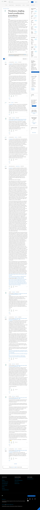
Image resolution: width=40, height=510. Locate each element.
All (36, 9)
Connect (5, 1)
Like (8, 52)
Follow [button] (35, 11)
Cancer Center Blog (17, 478)
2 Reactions (15, 51)
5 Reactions (16, 286)
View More (15, 463)
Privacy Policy (7, 504)
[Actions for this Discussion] (27, 52)
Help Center (33, 5)
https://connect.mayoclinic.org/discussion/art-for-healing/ (17, 279)
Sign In (36, 1)
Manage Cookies (11, 504)
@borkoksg (13, 396)
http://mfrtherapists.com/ (20, 278)
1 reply (9, 99)
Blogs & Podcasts (18, 5)
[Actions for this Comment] (27, 96)
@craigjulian (11, 104)
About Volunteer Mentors (5, 483)
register (15, 467)
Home (6, 5)
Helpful (11, 52)
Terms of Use (3, 504)
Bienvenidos (34, 132)
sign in (12, 467)
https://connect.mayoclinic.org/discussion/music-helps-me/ (18, 282)
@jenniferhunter (18, 166)
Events (24, 5)
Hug (12, 52)
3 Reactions (16, 95)
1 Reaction (16, 458)
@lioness (12, 102)
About (2, 478)
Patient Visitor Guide (17, 483)
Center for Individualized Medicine (18, 480)
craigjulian (12, 17)
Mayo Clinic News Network (30, 478)
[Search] (10, 2)
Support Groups (11, 5)
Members (27, 5)
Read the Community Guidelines (33, 89)
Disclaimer (3, 486)
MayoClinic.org (3, 499)
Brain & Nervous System (6, 8)
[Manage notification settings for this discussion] (26, 52)
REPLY (9, 114)
